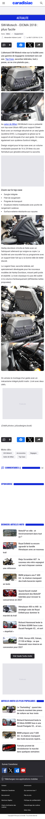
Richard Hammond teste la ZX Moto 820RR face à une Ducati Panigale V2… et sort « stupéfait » (29, 723)
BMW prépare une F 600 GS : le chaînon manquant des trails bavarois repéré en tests (28, 736)
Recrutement (6, 795)
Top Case (22, 457)
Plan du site (27, 795)
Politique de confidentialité (32, 800)
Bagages (33, 453)
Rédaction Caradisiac (8, 790)
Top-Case (9, 59)
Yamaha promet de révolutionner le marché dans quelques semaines (28, 749)
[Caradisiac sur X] (11, 771)
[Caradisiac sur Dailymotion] (17, 771)
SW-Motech (7, 453)
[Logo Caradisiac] (22, 5)
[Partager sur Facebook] (21, 44)
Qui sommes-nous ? (30, 790)
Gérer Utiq (27, 810)
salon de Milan (10, 124)
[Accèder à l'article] (10, 532)
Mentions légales (7, 800)
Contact (4, 785)
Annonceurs (27, 785)
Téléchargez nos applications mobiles (21, 779)
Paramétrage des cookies (32, 805)
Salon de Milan (8, 457)
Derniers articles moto (12, 524)
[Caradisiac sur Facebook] (5, 771)
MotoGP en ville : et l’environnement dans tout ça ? (30, 534)
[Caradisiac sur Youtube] (23, 771)
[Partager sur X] (30, 44)
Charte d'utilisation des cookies (9, 806)
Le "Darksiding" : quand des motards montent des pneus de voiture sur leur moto (29, 710)
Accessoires (21, 453)
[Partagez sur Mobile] (39, 44)
